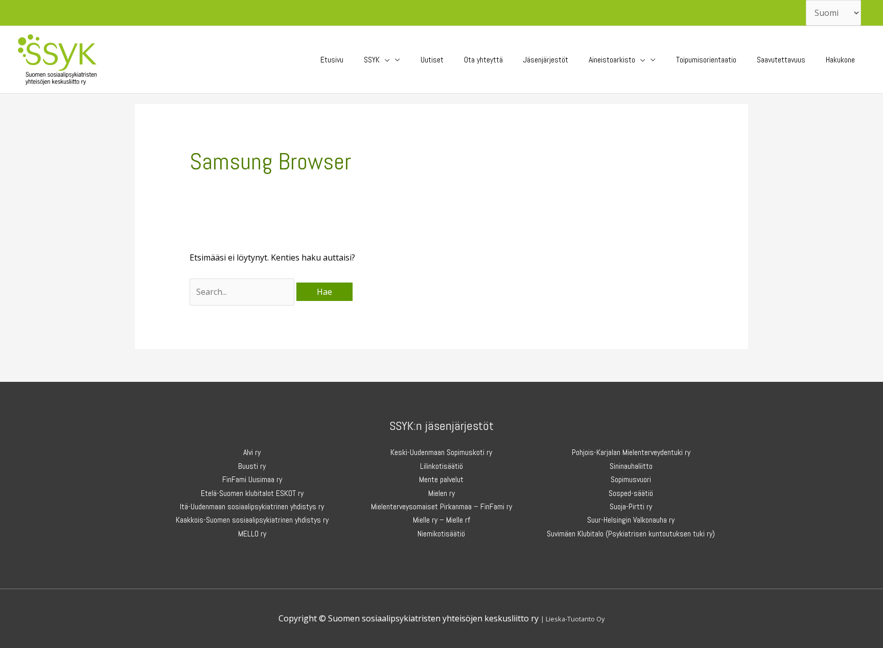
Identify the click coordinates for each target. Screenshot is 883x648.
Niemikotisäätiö (441, 533)
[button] (385, 60)
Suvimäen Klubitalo (575, 533)
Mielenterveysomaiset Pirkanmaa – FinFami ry (441, 506)
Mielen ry (441, 493)
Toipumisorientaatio (706, 59)
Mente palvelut (441, 479)
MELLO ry (252, 533)
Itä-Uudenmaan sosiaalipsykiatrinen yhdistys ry (252, 506)
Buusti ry (252, 466)
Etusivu (331, 59)
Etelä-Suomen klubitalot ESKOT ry (252, 493)
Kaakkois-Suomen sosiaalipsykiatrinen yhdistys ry (252, 519)
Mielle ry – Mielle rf (441, 519)
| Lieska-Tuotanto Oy (573, 618)
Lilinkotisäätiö (441, 466)
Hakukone (840, 59)
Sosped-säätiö (631, 493)
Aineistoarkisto (612, 59)
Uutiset (432, 59)
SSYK (372, 59)
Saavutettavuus (781, 59)
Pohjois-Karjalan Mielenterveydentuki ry (631, 452)
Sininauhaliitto (631, 466)
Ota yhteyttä (483, 59)
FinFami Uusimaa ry (252, 479)
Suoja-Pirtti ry (631, 506)
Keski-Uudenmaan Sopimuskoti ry (441, 452)
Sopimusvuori (631, 479)
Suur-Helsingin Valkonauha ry (631, 519)
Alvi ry (252, 452)
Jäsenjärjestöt (545, 59)
